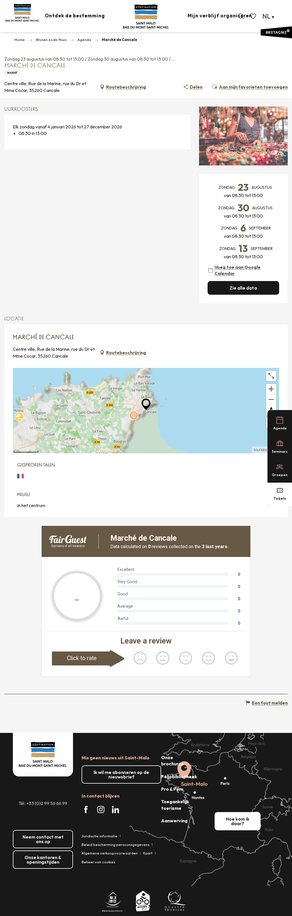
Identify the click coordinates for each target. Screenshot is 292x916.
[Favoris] (253, 16)
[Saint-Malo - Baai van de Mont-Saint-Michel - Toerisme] (146, 17)
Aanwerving (174, 820)
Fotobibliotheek (179, 776)
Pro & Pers (172, 789)
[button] (241, 16)
